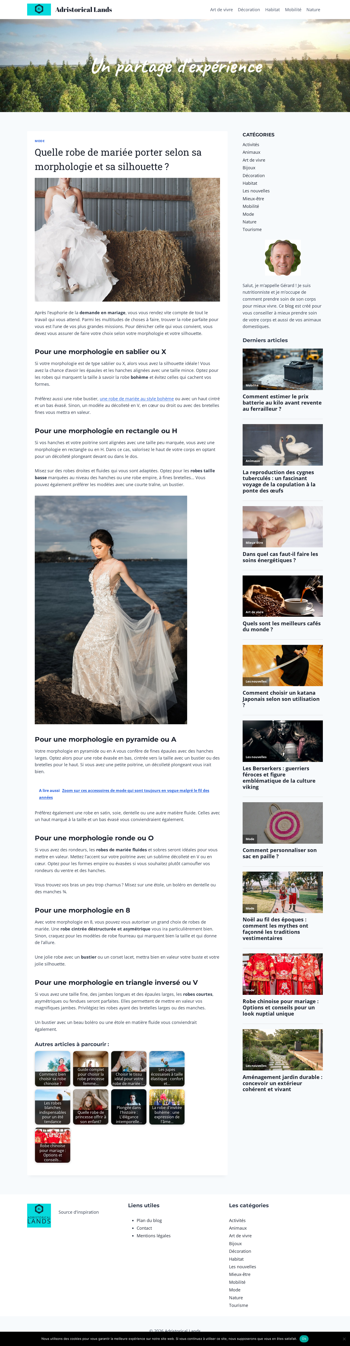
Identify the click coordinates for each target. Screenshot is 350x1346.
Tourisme (252, 229)
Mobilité (293, 9)
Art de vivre (221, 9)
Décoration (249, 9)
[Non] (344, 1338)
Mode (40, 141)
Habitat (272, 9)
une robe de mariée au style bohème (137, 398)
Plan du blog (149, 1220)
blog (289, 306)
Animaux (251, 152)
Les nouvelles (256, 191)
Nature (313, 9)
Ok (304, 1339)
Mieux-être (253, 198)
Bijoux (249, 167)
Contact (144, 1228)
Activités (251, 144)
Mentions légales (154, 1235)
